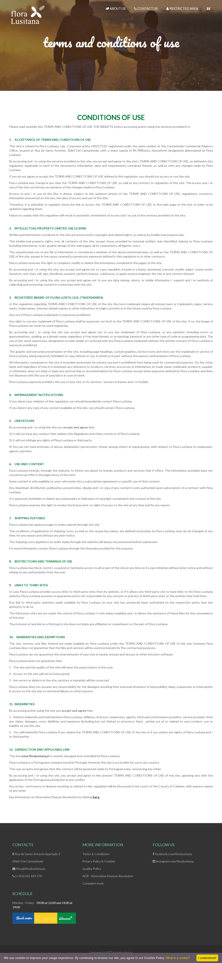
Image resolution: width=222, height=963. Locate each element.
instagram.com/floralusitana (174, 861)
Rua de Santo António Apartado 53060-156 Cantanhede (36, 857)
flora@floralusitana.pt (30, 868)
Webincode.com (123, 952)
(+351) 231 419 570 (28, 876)
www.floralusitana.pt (35, 756)
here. (96, 797)
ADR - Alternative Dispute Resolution (107, 876)
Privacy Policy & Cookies (98, 861)
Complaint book (93, 883)
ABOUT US (117, 8)
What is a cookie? (178, 958)
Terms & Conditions (95, 854)
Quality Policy (91, 868)
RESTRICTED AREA (183, 8)
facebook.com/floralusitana (173, 854)
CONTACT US (147, 8)
